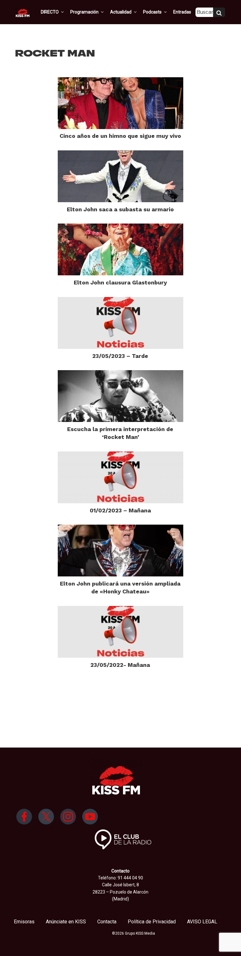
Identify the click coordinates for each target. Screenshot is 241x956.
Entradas (182, 11)
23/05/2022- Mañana (120, 665)
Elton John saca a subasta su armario (120, 209)
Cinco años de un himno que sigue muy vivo (120, 135)
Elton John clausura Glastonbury (120, 282)
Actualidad (120, 11)
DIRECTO (50, 11)
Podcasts (152, 11)
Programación (84, 11)
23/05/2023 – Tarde (120, 356)
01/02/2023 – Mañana (120, 510)
